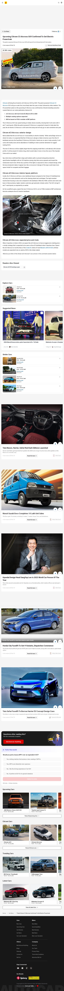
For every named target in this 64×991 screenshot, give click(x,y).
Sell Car (19, 957)
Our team (34, 948)
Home (4, 913)
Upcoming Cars (21, 927)
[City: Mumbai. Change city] (61, 3)
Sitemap (19, 951)
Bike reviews (35, 930)
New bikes (34, 924)
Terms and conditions (38, 954)
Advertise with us (36, 957)
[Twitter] (31, 968)
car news (11, 913)
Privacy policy (35, 951)
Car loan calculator (22, 936)
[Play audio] (55, 88)
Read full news (31, 455)
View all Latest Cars (31, 907)
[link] (16, 801)
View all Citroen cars (31, 848)
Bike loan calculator (37, 936)
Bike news (34, 933)
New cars (19, 924)
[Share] (60, 88)
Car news (19, 933)
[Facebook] (26, 968)
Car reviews (20, 930)
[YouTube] (18, 968)
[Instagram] (22, 968)
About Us (34, 945)
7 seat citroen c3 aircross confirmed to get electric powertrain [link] (33, 913)
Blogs (18, 948)
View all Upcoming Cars (31, 816)
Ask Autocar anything (22, 945)
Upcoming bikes (36, 927)
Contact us (19, 954)
